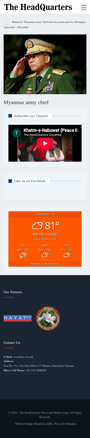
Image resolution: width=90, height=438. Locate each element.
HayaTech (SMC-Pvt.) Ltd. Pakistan (54, 423)
